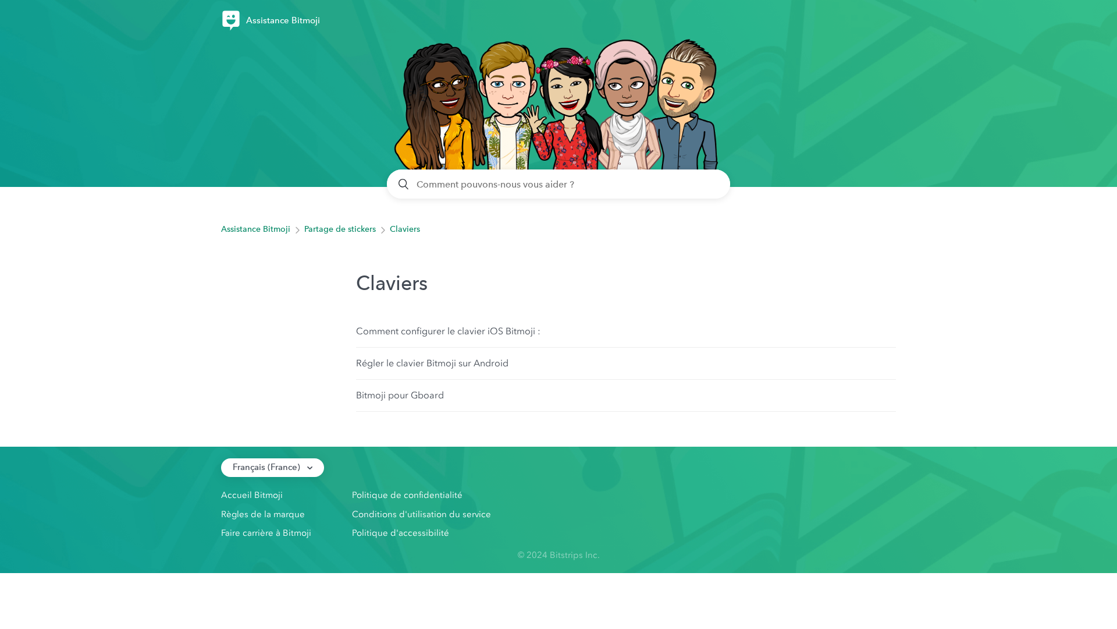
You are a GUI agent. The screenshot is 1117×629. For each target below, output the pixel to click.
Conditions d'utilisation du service (421, 514)
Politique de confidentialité (407, 495)
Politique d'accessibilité (400, 533)
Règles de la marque (263, 514)
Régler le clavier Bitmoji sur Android (432, 363)
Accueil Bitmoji (252, 495)
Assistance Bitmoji (255, 229)
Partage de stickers (340, 229)
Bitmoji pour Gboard (400, 395)
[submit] (404, 184)
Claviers (405, 229)
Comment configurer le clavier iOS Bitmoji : (448, 331)
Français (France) (268, 467)
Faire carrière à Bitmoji (266, 533)
